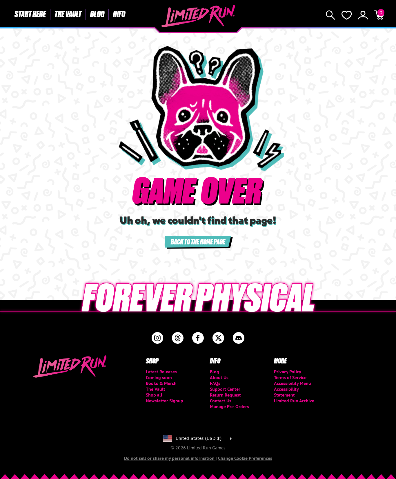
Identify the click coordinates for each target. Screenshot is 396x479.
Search (330, 15)
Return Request (225, 395)
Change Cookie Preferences (245, 458)
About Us (219, 377)
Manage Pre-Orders (229, 406)
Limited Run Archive (294, 401)
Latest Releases (161, 371)
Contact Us (220, 401)
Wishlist (346, 15)
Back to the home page (198, 241)
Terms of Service (290, 377)
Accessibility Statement (286, 392)
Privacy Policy (287, 371)
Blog (97, 13)
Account (363, 15)
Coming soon (159, 377)
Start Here (30, 13)
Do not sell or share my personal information (170, 458)
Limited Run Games (198, 16)
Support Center (225, 389)
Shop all (154, 395)
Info (119, 13)
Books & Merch (161, 383)
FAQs (215, 383)
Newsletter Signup (164, 401)
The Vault (68, 13)
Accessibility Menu (292, 383)
